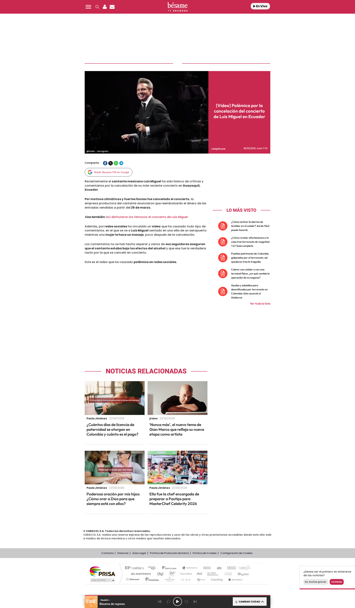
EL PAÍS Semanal (213, 573)
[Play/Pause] (177, 601)
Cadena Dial (199, 573)
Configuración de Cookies (236, 553)
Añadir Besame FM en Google (111, 172)
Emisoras (123, 553)
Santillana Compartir (190, 568)
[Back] (159, 601)
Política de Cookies (205, 553)
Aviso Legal (139, 553)
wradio (171, 573)
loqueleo (217, 579)
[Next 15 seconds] (186, 601)
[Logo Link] (177, 7)
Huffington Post (140, 573)
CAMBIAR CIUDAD (249, 601)
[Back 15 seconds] (168, 601)
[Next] (195, 601)
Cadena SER (205, 568)
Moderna (151, 579)
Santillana (170, 568)
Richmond (133, 579)
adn (230, 568)
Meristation (234, 579)
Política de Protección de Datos (169, 553)
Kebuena (240, 573)
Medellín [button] (104, 600)
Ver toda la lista (260, 303)
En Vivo (261, 6)
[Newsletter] (112, 7)
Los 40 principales (153, 568)
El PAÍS (135, 568)
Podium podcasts (169, 579)
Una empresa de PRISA (102, 571)
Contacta (107, 553)
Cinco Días (185, 573)
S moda (201, 579)
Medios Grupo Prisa (102, 580)
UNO (160, 573)
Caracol (243, 568)
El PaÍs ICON (185, 579)
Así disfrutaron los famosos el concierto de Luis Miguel (147, 217)
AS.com (217, 568)
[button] (88, 7)
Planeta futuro (226, 573)
